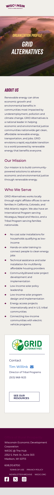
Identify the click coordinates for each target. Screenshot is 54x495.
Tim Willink (18, 367)
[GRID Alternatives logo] (27, 340)
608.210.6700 (12, 465)
